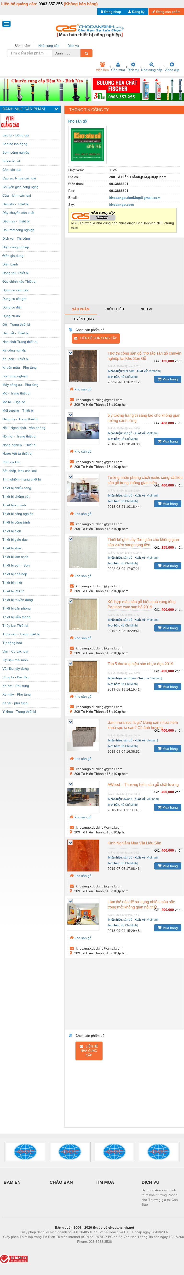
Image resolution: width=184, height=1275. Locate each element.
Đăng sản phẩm (168, 12)
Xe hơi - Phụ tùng (15, 686)
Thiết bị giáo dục (15, 539)
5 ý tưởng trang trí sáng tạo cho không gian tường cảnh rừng (144, 418)
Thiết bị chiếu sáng (16, 488)
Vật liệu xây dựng (15, 668)
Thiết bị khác (12, 548)
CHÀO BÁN (61, 1182)
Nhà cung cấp (151, 70)
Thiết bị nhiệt (12, 582)
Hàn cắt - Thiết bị (15, 333)
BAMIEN (12, 1182)
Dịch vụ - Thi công (16, 238)
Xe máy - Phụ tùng (16, 694)
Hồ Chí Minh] (129, 376)
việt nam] (153, 799)
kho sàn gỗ (83, 389)
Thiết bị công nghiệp (17, 514)
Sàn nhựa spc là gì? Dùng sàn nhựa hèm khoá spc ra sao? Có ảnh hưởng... (143, 725)
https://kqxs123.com (118, 1249)
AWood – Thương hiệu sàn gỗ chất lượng (143, 785)
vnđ (177, 361)
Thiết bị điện (11, 531)
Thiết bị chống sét (15, 496)
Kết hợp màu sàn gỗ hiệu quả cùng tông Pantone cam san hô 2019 (142, 604)
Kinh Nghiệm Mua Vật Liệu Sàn (134, 843)
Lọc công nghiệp (15, 376)
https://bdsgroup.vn (88, 1249)
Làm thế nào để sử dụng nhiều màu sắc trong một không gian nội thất (141, 904)
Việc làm (102, 70)
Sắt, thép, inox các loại (19, 471)
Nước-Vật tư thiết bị (17, 453)
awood (127, 799)
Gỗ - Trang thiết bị (16, 324)
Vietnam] (155, 371)
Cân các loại (11, 170)
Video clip (172, 70)
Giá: (157, 361)
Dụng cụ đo (11, 316)
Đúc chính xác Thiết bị (19, 281)
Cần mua (118, 70)
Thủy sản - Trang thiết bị (21, 634)
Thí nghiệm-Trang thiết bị (21, 479)
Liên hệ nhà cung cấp (97, 338)
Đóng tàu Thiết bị (15, 273)
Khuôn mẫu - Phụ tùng (19, 367)
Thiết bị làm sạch (15, 557)
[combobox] (79, 53)
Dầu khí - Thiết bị (15, 204)
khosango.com (121, 204)
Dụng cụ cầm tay (15, 290)
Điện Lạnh (10, 264)
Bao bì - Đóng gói (15, 135)
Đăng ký (138, 12)
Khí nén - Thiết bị (15, 359)
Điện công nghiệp (15, 247)
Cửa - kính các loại (16, 195)
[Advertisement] (124, 271)
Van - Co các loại (15, 651)
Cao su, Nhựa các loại (19, 178)
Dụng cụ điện (12, 307)
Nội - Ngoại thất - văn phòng (23, 428)
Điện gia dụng (12, 256)
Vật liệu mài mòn (15, 660)
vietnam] (152, 740)
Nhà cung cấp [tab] (48, 46)
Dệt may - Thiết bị (15, 221)
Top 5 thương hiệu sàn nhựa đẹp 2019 (140, 664)
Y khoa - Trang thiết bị (19, 711)
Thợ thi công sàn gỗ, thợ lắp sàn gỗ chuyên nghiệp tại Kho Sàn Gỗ (144, 356)
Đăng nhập (112, 12)
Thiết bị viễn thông (16, 617)
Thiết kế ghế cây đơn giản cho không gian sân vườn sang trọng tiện (143, 542)
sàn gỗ (127, 433)
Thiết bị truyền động (17, 600)
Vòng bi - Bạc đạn (15, 677)
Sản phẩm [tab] (22, 46)
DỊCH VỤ (150, 1182)
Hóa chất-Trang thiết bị (19, 342)
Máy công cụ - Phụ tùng (20, 385)
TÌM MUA (105, 1182)
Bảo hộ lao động (14, 144)
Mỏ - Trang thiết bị (16, 393)
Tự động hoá (12, 643)
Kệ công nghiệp (14, 350)
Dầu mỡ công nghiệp (18, 230)
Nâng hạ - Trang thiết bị (20, 419)
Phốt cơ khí (11, 462)
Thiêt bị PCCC (13, 591)
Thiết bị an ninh (14, 505)
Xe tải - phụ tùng (15, 703)
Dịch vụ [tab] (73, 46)
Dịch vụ (133, 70)
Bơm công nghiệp (15, 152)
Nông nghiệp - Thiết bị (19, 445)
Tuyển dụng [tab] (83, 319)
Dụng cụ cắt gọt (14, 299)
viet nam (128, 371)
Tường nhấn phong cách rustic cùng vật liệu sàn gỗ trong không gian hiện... (145, 480)
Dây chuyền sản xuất (18, 213)
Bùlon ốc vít (11, 161)
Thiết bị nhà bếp (14, 574)
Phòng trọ (63, 1249)
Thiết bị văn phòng (16, 608)
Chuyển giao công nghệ (20, 187)
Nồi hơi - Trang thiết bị (19, 436)
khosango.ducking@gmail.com (134, 198)
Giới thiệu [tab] (114, 309)
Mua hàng (169, 379)
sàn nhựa (129, 678)
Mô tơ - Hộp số (13, 402)
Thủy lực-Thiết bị (15, 625)
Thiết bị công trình (16, 522)
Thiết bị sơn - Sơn (16, 565)
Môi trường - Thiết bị (18, 410)
